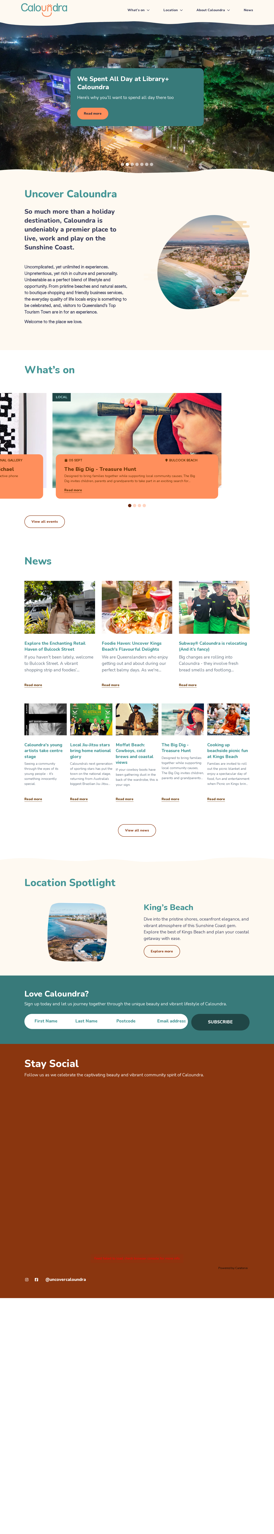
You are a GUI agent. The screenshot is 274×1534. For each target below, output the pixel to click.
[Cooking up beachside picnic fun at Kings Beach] (228, 753)
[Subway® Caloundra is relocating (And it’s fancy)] (214, 635)
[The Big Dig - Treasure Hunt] (183, 753)
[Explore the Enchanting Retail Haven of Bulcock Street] (59, 635)
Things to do (137, 22)
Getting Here (174, 22)
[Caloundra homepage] (44, 10)
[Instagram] (26, 1280)
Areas (168, 38)
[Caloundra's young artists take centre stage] (45, 753)
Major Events (138, 30)
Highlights (205, 22)
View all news (137, 830)
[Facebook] (36, 1280)
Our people (206, 47)
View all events (45, 521)
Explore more (162, 951)
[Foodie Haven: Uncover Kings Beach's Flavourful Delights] (137, 635)
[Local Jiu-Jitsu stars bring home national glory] (91, 753)
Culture (203, 38)
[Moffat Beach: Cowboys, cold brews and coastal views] (137, 753)
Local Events (137, 38)
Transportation (175, 30)
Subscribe (220, 1022)
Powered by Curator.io (233, 1268)
